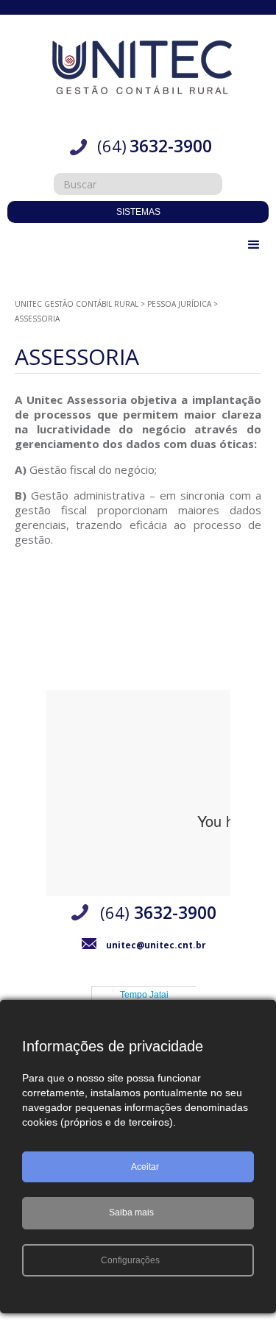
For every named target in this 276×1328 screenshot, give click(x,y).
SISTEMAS (138, 212)
